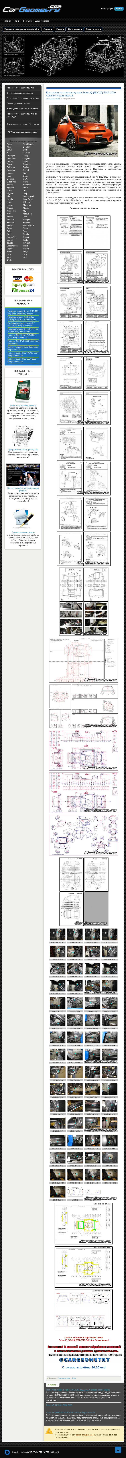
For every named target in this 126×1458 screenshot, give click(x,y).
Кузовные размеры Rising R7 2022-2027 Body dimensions (21, 324)
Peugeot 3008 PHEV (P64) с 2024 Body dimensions (23, 354)
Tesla (25, 240)
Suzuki (10, 240)
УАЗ (9, 257)
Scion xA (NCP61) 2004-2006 (59, 1405)
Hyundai (10, 187)
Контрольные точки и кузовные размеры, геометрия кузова (7, 1452)
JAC (25, 190)
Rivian (9, 225)
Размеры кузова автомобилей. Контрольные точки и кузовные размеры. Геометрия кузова (32, 9)
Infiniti (25, 187)
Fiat (24, 173)
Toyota (10, 243)
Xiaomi (26, 249)
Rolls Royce (28, 225)
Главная (7, 21)
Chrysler (26, 158)
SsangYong (12, 237)
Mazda (26, 208)
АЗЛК (9, 260)
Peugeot (26, 219)
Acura (9, 144)
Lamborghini (28, 196)
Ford (9, 176)
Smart (9, 234)
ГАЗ (25, 257)
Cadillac (26, 153)
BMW (9, 150)
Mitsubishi (27, 214)
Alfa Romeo (28, 144)
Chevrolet (11, 158)
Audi (9, 147)
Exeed (26, 170)
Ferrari (10, 173)
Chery (25, 155)
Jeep (25, 193)
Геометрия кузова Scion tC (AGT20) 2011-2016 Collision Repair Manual (78, 1390)
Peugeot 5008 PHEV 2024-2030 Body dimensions (22, 360)
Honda (10, 185)
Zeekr (9, 251)
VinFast (26, 243)
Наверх (118, 1450)
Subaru (26, 237)
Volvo (25, 246)
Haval (25, 182)
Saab (25, 228)
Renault (26, 222)
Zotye (25, 251)
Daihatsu (11, 167)
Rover (9, 228)
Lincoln (10, 205)
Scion (74, 1378)
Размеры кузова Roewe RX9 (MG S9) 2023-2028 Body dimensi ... (23, 312)
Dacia (9, 164)
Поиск (17, 21)
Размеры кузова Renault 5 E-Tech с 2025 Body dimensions (23, 330)
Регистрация (107, 9)
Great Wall (11, 182)
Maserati (27, 205)
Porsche (10, 222)
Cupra (25, 161)
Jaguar (10, 193)
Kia (8, 196)
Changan (11, 155)
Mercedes (11, 211)
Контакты (27, 21)
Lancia (10, 199)
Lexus (9, 202)
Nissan (10, 217)
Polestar (10, 219)
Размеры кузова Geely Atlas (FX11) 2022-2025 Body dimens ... (23, 318)
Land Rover (28, 199)
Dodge (26, 167)
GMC (25, 179)
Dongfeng (11, 170)
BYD (9, 153)
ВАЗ (9, 254)
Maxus (10, 208)
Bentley (26, 147)
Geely (25, 176)
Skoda (26, 234)
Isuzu (9, 190)
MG (24, 211)
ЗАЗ (25, 254)
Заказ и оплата (42, 21)
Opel (25, 217)
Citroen (10, 161)
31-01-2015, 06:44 (53, 99)
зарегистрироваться (85, 1435)
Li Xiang (26, 202)
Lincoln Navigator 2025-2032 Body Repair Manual (23, 348)
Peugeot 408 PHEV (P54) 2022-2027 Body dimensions (22, 336)
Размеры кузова (64, 1378)
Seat (25, 231)
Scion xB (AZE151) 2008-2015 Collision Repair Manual (70, 1412)
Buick (25, 150)
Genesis (10, 179)
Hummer (27, 185)
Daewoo (26, 164)
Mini (9, 214)
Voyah (9, 249)
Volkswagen (12, 246)
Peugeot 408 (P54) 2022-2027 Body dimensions (23, 342)
